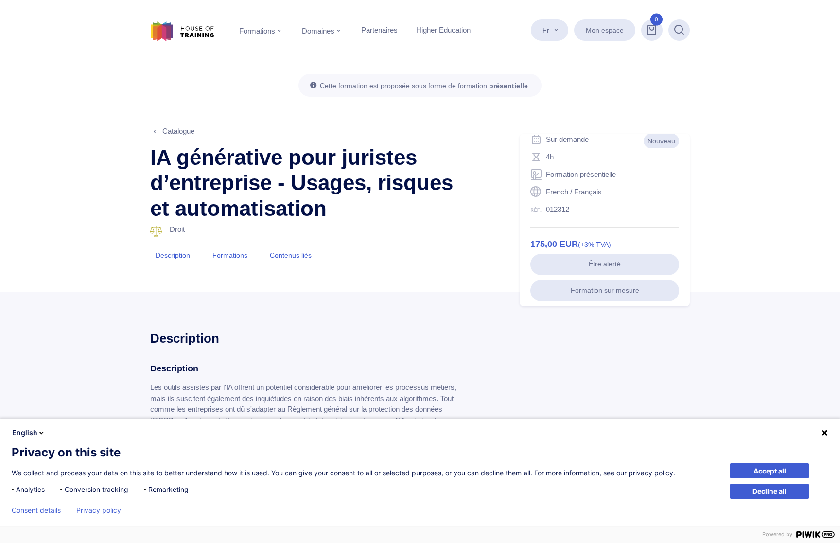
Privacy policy (98, 510)
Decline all (769, 491)
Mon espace (605, 30)
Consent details (36, 510)
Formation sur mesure (605, 290)
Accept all (769, 471)
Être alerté (605, 264)
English (24, 432)
